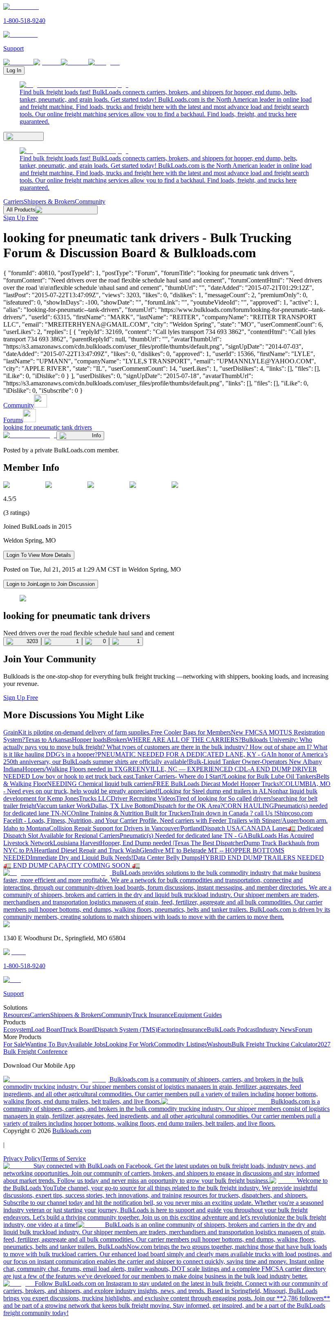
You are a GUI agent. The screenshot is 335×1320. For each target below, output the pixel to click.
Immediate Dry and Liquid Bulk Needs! (81, 857)
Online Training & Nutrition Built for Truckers (131, 813)
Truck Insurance (153, 1014)
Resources (16, 1014)
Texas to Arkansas (48, 739)
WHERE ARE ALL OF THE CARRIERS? (184, 739)
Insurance (194, 1029)
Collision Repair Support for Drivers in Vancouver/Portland (125, 828)
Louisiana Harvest (76, 842)
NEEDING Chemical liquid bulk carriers (100, 783)
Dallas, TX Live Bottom (122, 805)
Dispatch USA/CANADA (237, 828)
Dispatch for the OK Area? (188, 805)
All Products (21, 210)
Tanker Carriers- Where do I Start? (179, 776)
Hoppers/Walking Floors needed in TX (72, 769)
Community (90, 201)
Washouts (219, 1044)
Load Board (46, 1029)
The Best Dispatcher (217, 842)
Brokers (117, 739)
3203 (32, 641)
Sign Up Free (20, 217)
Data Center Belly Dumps (166, 857)
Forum (303, 1029)
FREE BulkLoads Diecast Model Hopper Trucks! (217, 783)
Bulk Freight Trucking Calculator (274, 1044)
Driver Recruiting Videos (143, 798)
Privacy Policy (22, 1158)
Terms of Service (64, 1158)
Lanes (280, 828)
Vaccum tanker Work (63, 805)
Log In (14, 70)
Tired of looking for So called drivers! (224, 798)
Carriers (13, 201)
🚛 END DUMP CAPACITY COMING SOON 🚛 (71, 865)
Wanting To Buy (46, 1044)
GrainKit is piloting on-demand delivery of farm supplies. (77, 732)
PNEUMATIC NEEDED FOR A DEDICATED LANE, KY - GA (184, 754)
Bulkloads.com (71, 1130)
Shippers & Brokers (49, 201)
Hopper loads (89, 739)
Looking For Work (129, 1044)
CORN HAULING (248, 805)
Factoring (169, 1029)
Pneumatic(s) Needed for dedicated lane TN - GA (184, 835)
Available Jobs (86, 1044)
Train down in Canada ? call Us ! (233, 813)
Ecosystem (17, 1029)
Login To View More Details (39, 555)
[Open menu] (23, 136)
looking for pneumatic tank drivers (47, 427)
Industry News (276, 1029)
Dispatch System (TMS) (126, 1029)
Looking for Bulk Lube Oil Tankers (270, 776)
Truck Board (78, 1029)
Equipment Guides (198, 1014)
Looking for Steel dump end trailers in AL (213, 791)
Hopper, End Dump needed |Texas (145, 842)
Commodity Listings (180, 1044)
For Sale (14, 1044)
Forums (13, 419)
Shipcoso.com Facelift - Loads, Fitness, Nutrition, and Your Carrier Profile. (158, 817)
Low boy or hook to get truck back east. (83, 776)
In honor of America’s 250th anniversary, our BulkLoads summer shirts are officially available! (165, 758)
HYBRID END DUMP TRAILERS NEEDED (262, 857)
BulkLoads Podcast (232, 1029)
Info (96, 435)
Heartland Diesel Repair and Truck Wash (87, 850)
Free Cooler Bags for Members (191, 732)
